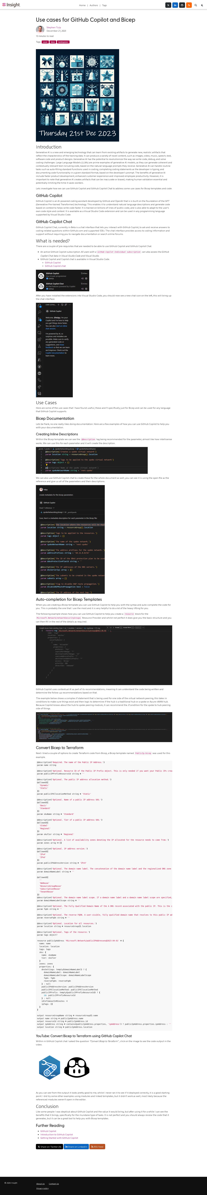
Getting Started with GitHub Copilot (59, 1137)
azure (45, 42)
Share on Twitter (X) (51, 1146)
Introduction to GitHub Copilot (56, 1134)
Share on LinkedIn (77, 1146)
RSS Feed (98, 1146)
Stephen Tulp (54, 27)
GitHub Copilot (53, 262)
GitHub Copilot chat (55, 265)
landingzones (63, 42)
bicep (53, 42)
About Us (40, 1183)
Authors (94, 5)
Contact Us (54, 1183)
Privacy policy (42, 1188)
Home (82, 5)
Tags (104, 5)
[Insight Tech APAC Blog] (11, 5)
